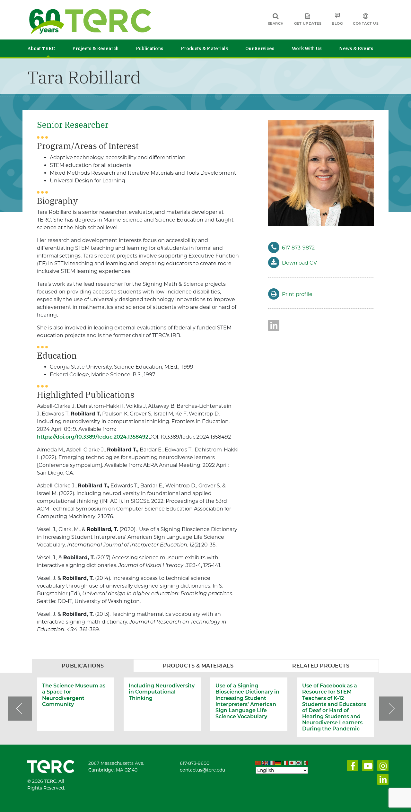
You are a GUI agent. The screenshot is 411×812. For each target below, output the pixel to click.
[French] (271, 763)
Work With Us (307, 48)
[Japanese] (292, 763)
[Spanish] (305, 763)
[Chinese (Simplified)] (258, 763)
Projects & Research (95, 48)
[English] (265, 763)
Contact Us (366, 23)
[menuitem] (50, 48)
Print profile (297, 294)
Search (276, 23)
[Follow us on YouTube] (366, 767)
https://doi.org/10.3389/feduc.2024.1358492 (92, 437)
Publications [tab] (83, 666)
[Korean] (298, 763)
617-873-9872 (298, 248)
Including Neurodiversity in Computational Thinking (162, 692)
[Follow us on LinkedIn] (382, 781)
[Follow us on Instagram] (382, 767)
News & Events (356, 48)
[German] (278, 763)
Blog (337, 23)
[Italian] (285, 763)
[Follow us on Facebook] (351, 767)
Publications (149, 48)
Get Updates (308, 23)
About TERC (41, 48)
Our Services (260, 48)
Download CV (299, 263)
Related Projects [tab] (320, 666)
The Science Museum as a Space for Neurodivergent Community (73, 695)
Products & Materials (204, 48)
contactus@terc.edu (202, 770)
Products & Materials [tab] (198, 666)
